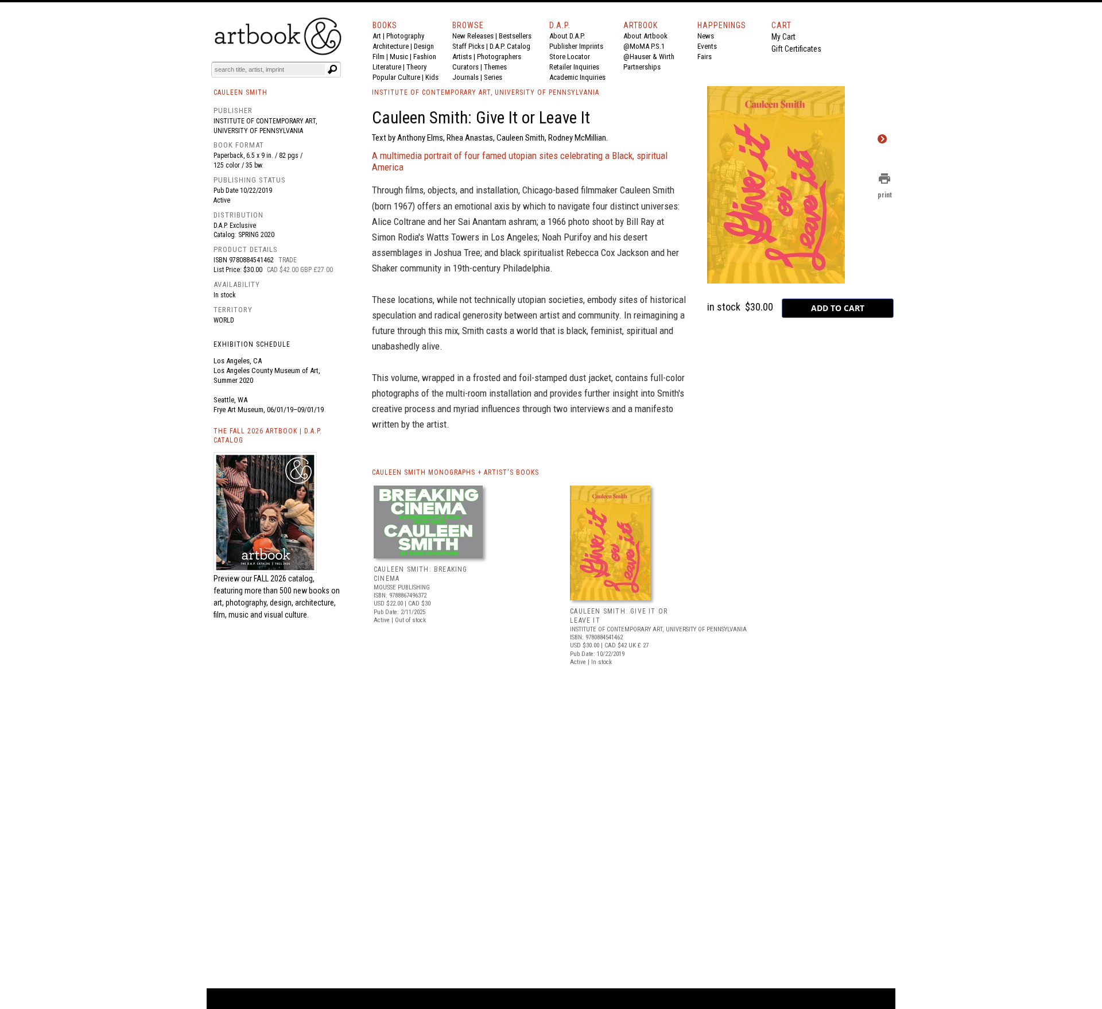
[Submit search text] (332, 69)
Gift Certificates (796, 48)
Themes (495, 67)
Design (424, 46)
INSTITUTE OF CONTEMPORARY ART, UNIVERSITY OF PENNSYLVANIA (485, 92)
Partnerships (642, 67)
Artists (462, 56)
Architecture (390, 46)
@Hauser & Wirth (648, 56)
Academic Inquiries (577, 77)
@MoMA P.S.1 (644, 46)
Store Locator (569, 56)
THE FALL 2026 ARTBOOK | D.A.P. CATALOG (268, 436)
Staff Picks (468, 46)
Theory (416, 67)
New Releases (473, 36)
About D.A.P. (567, 36)
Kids (432, 77)
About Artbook (645, 36)
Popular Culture (396, 77)
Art (376, 36)
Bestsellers (515, 36)
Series (493, 77)
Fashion (424, 56)
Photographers (499, 56)
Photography (405, 36)
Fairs (704, 56)
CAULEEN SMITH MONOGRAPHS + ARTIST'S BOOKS (455, 472)
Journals (465, 77)
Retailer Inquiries (574, 67)
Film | (381, 56)
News (705, 36)
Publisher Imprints (576, 46)
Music (399, 56)
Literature (386, 67)
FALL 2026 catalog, (284, 578)
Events (707, 46)
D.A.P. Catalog (510, 46)
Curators (465, 67)
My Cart (783, 36)
